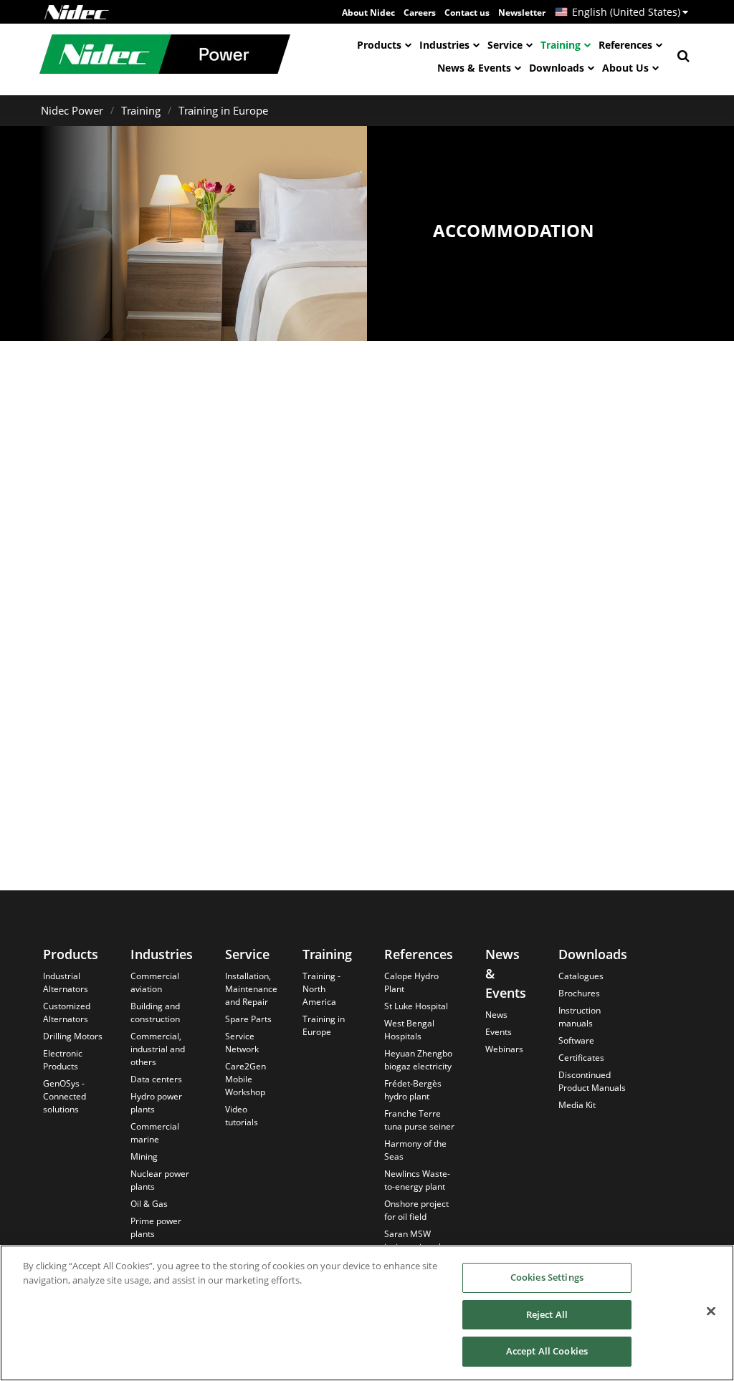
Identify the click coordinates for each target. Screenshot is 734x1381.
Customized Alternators (66, 1012)
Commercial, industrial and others (157, 1049)
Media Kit (577, 1105)
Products (379, 45)
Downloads (556, 67)
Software (576, 1040)
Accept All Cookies (547, 1350)
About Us (625, 67)
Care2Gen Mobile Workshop (245, 1079)
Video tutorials (241, 1115)
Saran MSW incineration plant (419, 1240)
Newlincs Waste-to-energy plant (417, 1180)
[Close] (711, 1311)
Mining (144, 1156)
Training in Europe (223, 110)
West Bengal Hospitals (409, 1029)
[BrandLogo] (164, 56)
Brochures (579, 993)
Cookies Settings (546, 1277)
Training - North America (321, 989)
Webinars (504, 1049)
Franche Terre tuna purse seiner (419, 1119)
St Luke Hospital (416, 1006)
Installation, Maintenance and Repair (251, 989)
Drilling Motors (73, 1036)
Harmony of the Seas (415, 1150)
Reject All (547, 1314)
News (496, 1015)
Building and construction (155, 1012)
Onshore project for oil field (416, 1210)
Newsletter (521, 12)
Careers (420, 12)
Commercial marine (154, 1132)
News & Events (474, 67)
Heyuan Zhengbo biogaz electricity (418, 1059)
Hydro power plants (156, 1102)
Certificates (581, 1058)
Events (498, 1032)
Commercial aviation (154, 982)
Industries (444, 45)
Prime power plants (155, 1227)
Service (505, 45)
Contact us (467, 12)
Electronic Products (62, 1059)
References (625, 45)
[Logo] (76, 12)
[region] (367, 1313)
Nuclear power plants (159, 1180)
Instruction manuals (579, 1016)
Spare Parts (248, 1019)
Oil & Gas (149, 1204)
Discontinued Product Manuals (592, 1081)
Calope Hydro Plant (411, 982)
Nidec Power (72, 110)
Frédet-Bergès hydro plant (413, 1089)
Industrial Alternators (65, 982)
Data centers (156, 1079)
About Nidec (368, 12)
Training (560, 45)
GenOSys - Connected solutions (64, 1096)
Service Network (242, 1042)
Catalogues (581, 976)
